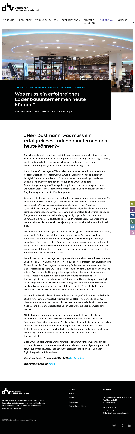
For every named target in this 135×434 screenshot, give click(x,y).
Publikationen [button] (71, 20)
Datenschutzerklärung (77, 406)
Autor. (52, 363)
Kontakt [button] (122, 20)
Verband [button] (9, 20)
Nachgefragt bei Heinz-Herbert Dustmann (57, 88)
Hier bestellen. (76, 357)
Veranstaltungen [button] (46, 20)
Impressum (73, 402)
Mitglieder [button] (25, 20)
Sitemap (72, 398)
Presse (71, 393)
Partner (72, 389)
